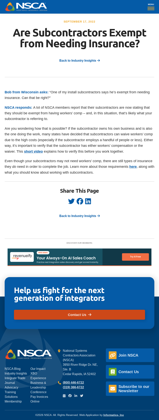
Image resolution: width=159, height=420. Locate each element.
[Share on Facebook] (80, 202)
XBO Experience (38, 376)
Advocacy (11, 387)
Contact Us (77, 315)
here (133, 166)
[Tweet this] (71, 202)
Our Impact (37, 368)
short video (33, 151)
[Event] (64, 396)
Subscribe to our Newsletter (133, 388)
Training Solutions (11, 394)
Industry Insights (16, 373)
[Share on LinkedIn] (88, 202)
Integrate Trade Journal (15, 380)
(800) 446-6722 (73, 382)
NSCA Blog (13, 368)
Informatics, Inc (113, 415)
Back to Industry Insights (77, 60)
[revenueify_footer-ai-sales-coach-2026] (79, 265)
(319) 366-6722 (73, 387)
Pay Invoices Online (39, 399)
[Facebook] (70, 396)
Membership (13, 401)
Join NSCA (128, 355)
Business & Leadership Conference (38, 387)
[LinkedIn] (75, 396)
